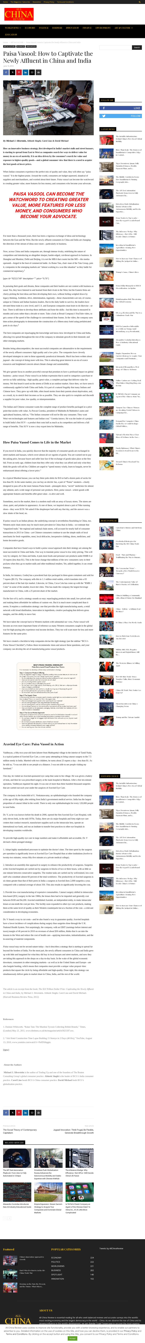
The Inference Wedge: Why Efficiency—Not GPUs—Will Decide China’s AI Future (79, 1173)
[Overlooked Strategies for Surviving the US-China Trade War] (106, 545)
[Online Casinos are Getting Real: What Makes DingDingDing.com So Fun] (106, 384)
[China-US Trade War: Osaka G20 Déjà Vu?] (106, 694)
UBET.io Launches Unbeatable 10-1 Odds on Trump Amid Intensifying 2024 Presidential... (128, 328)
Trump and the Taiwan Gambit (127, 717)
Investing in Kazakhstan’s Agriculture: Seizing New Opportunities (126, 247)
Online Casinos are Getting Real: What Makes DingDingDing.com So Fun (128, 383)
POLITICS (43, 28)
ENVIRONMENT (103, 28)
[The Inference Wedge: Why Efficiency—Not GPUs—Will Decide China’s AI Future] (80, 1158)
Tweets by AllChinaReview (111, 1248)
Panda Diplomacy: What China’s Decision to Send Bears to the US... (128, 450)
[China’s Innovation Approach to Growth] (10, 1260)
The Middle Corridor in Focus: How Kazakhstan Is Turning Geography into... (127, 179)
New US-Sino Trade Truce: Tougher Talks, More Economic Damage (128, 679)
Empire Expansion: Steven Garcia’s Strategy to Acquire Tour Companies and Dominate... (129, 356)
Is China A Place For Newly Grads (129, 622)
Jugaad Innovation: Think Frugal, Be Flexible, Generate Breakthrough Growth (73, 1131)
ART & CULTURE (122, 28)
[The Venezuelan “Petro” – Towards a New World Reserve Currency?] (106, 572)
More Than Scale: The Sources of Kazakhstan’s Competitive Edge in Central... (129, 152)
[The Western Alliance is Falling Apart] (106, 667)
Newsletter (37, 2)
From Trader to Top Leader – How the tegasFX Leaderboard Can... (128, 220)
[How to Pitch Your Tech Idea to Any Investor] (106, 640)
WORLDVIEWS (12, 28)
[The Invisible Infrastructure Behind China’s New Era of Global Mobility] (106, 140)
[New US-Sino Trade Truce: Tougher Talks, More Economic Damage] (106, 680)
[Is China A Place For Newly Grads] (106, 626)
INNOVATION (72, 28)
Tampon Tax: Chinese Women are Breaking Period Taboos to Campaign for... (128, 410)
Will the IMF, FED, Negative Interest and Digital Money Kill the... (127, 652)
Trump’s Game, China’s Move (127, 272)
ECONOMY (30, 28)
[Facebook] (6, 72)
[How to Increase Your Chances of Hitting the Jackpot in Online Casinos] (106, 262)
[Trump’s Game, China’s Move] (106, 276)
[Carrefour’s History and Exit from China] (106, 531)
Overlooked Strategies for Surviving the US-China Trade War (127, 543)
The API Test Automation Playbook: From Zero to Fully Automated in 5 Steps (14, 1173)
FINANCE (87, 28)
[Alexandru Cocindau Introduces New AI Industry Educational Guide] (17, 1192)
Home (5, 2)
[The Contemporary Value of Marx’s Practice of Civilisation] (106, 585)
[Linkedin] (25, 72)
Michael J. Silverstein (16, 141)
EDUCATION (11, 34)
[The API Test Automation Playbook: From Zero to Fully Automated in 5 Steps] (17, 1158)
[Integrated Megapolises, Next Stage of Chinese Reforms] (106, 370)
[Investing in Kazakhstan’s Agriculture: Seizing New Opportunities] (106, 249)
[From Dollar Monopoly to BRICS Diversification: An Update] (106, 289)
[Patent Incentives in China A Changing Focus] (106, 707)
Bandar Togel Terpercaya (100, 1323)
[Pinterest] (19, 72)
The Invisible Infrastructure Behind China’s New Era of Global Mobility (129, 138)
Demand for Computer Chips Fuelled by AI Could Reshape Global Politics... (127, 423)
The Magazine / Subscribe (20, 2)
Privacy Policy (49, 2)
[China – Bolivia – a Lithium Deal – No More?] (106, 612)
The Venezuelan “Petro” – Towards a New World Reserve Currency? (128, 570)
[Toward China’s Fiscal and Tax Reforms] (106, 465)
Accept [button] (72, 1338)
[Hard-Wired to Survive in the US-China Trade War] (10, 1274)
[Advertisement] (90, 14)
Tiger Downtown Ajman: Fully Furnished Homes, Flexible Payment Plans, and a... (127, 166)
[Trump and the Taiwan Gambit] (106, 721)
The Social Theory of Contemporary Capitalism (20, 1131)
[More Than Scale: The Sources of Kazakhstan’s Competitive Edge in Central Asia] (106, 153)
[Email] (32, 72)
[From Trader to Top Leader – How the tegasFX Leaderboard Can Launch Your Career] (106, 222)
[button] (140, 2)
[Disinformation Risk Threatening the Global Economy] (106, 303)
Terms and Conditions (65, 2)
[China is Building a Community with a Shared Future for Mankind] (106, 599)
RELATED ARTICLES (14, 1142)
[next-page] (9, 1218)
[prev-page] (5, 1218)
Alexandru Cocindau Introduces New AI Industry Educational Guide (128, 342)
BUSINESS (57, 28)
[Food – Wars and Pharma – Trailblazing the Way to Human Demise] (106, 558)
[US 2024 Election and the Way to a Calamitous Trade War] (106, 316)
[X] (12, 72)
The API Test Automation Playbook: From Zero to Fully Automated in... (127, 193)
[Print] (38, 72)
